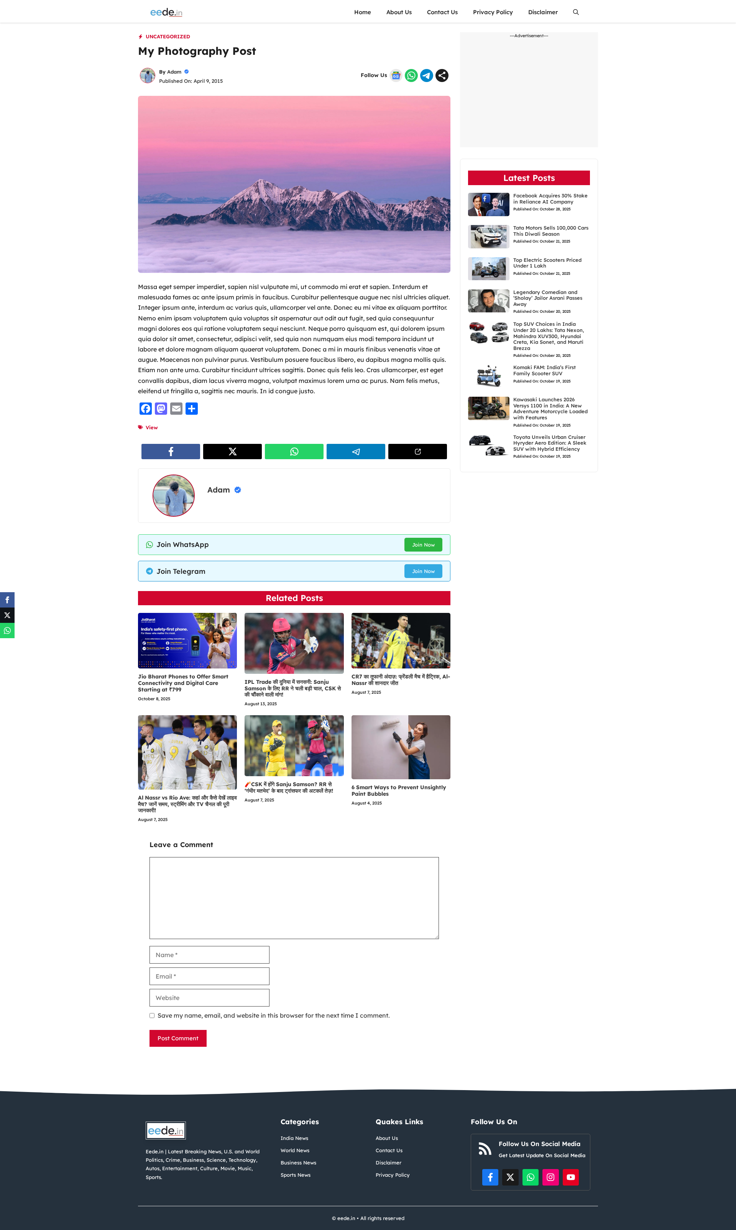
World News (295, 1150)
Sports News (295, 1175)
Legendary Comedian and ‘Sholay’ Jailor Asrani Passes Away (547, 298)
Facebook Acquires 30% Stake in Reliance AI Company (550, 198)
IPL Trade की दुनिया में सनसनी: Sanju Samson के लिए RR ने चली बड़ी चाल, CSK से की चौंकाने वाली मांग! (293, 688)
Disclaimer (543, 12)
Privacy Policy (493, 12)
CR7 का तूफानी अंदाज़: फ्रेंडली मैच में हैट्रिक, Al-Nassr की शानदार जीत (401, 679)
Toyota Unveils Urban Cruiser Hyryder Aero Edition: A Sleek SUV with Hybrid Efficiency (549, 443)
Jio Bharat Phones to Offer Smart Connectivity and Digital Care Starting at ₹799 (183, 683)
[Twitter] (7, 615)
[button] (575, 12)
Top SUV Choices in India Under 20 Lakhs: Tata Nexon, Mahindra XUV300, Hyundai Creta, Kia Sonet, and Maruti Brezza (548, 336)
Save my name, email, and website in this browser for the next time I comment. (274, 1015)
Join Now (423, 545)
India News (294, 1138)
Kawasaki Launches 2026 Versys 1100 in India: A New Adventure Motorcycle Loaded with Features (550, 408)
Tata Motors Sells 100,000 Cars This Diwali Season (550, 231)
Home (362, 12)
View (152, 427)
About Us (399, 12)
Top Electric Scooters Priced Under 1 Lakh (547, 263)
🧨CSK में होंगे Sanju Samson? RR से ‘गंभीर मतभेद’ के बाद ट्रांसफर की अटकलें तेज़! (289, 787)
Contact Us (442, 12)
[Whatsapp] (7, 630)
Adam (174, 72)
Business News (298, 1162)
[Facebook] (7, 600)
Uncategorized (168, 36)
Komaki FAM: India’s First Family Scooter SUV (544, 371)
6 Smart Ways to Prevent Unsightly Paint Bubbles (399, 790)
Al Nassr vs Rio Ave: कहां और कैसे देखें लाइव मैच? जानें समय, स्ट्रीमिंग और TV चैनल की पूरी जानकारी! (187, 804)
